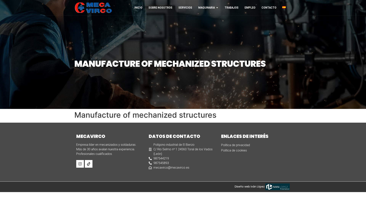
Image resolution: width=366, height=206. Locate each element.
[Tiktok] (88, 164)
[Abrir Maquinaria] (217, 8)
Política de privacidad (235, 145)
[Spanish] (285, 7)
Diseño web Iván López (250, 186)
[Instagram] (80, 164)
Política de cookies (234, 150)
